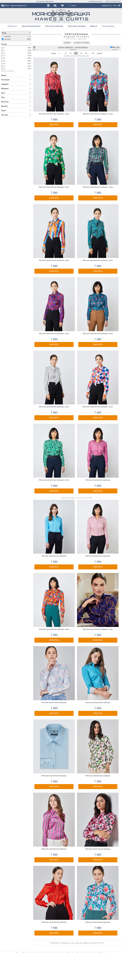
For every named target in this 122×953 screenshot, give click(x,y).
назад (53, 53)
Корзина (105, 5)
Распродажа (108, 26)
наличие (67, 43)
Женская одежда (77, 26)
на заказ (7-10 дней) (81, 43)
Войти (7, 5)
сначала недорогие (66, 47)
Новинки (12, 26)
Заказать (54, 125)
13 (70, 53)
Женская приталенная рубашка (97, 480)
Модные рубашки (76, 37)
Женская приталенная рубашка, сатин (54, 114)
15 (81, 53)
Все (118, 47)
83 (93, 53)
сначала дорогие (81, 47)
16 (86, 53)
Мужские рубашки (31, 26)
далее (99, 53)
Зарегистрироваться (18, 5)
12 (65, 53)
